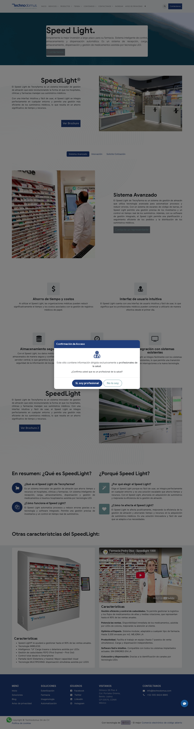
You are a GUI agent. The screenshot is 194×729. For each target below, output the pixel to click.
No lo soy (113, 383)
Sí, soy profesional (87, 383)
